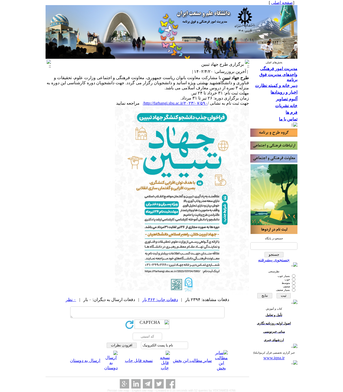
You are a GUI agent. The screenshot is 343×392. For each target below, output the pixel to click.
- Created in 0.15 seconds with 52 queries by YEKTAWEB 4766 (195, 390)
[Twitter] (159, 384)
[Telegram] (147, 384)
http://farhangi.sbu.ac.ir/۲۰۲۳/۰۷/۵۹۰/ (175, 103)
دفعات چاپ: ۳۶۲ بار (160, 299)
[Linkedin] (136, 384)
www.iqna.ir (274, 358)
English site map (143, 390)
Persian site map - (119, 390)
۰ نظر (71, 299)
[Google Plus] (124, 384)
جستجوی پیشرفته (274, 260)
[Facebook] (170, 384)
